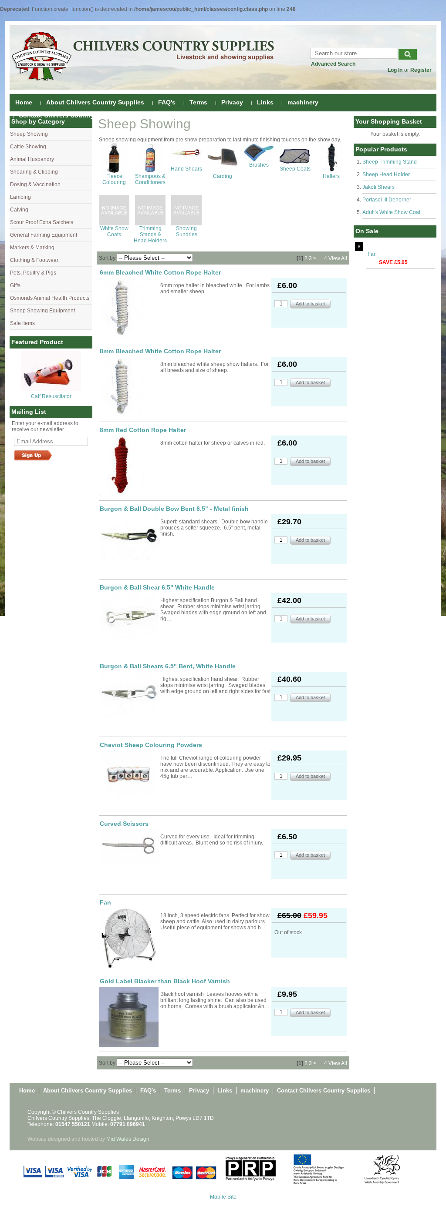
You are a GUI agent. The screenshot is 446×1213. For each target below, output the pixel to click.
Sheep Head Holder (386, 174)
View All (337, 258)
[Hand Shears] (186, 164)
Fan (372, 254)
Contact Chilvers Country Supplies (70, 115)
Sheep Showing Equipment (42, 311)
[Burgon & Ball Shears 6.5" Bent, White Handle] (129, 694)
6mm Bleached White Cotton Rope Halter (160, 272)
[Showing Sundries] (186, 224)
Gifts (15, 285)
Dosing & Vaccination (35, 184)
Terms (198, 102)
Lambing (20, 197)
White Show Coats (114, 231)
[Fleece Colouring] (114, 171)
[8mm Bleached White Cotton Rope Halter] (129, 387)
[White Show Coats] (114, 224)
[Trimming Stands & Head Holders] (150, 224)
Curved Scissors (124, 823)
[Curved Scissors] (129, 846)
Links (265, 102)
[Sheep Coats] (295, 164)
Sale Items (22, 323)
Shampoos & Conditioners (150, 179)
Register (421, 70)
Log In (395, 70)
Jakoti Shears (378, 187)
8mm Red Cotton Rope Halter (143, 429)
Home (23, 102)
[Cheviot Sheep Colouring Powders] (129, 774)
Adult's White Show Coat (391, 212)
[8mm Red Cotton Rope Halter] (129, 466)
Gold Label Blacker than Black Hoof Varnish (165, 981)
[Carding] (222, 171)
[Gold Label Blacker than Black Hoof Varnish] (129, 1017)
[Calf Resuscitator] (51, 389)
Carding (222, 176)
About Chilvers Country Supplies (95, 102)
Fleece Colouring (114, 179)
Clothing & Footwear (34, 260)
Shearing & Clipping (34, 172)
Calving (19, 210)
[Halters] (331, 171)
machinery (302, 102)
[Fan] (129, 938)
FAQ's (167, 102)
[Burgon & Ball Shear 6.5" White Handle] (129, 615)
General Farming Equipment (43, 235)
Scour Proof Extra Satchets (41, 222)
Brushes (259, 165)
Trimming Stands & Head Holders (150, 234)
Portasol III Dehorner (386, 200)
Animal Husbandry (32, 159)
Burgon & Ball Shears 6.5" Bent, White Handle (168, 666)
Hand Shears (186, 169)
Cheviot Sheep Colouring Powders (151, 744)
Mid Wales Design (127, 1139)
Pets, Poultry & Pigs (33, 273)
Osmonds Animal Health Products (49, 298)
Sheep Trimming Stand (389, 162)
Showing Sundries (186, 231)
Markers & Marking (32, 248)
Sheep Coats (295, 169)
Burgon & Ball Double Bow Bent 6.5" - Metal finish (174, 508)
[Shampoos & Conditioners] (150, 171)
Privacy (232, 102)
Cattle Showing (28, 147)
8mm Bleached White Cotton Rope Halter (160, 351)
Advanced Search (333, 64)
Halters (331, 176)
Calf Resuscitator (51, 396)
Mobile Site (223, 1197)
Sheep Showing (29, 134)
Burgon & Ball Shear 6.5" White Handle (157, 587)
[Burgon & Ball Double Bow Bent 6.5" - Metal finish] (129, 537)
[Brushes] (258, 160)
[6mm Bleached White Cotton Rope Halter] (129, 308)
